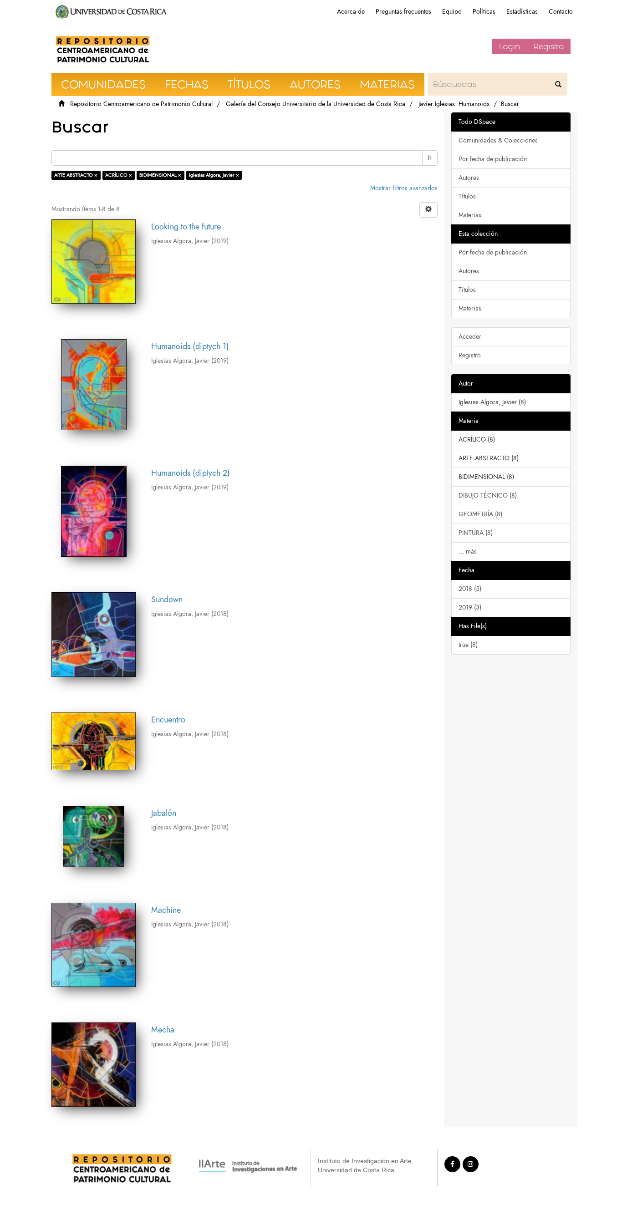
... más (468, 551)
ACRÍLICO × (118, 175)
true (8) (468, 645)
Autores (469, 177)
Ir (430, 157)
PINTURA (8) (476, 533)
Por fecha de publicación (493, 159)
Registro (549, 46)
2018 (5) (470, 589)
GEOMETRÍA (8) (480, 514)
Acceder (470, 336)
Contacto (561, 11)
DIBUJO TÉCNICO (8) (488, 495)
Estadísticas (522, 11)
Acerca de (351, 11)
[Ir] (558, 84)
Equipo (452, 11)
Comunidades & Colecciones (498, 140)
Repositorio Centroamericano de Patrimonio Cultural (141, 104)
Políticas (484, 11)
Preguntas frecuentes (403, 11)
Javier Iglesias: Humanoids (453, 104)
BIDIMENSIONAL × (160, 175)
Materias (470, 215)
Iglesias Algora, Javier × (214, 175)
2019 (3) (470, 607)
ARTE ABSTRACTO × (75, 175)
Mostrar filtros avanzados (404, 188)
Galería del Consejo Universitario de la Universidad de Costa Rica (315, 104)
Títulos (467, 196)
